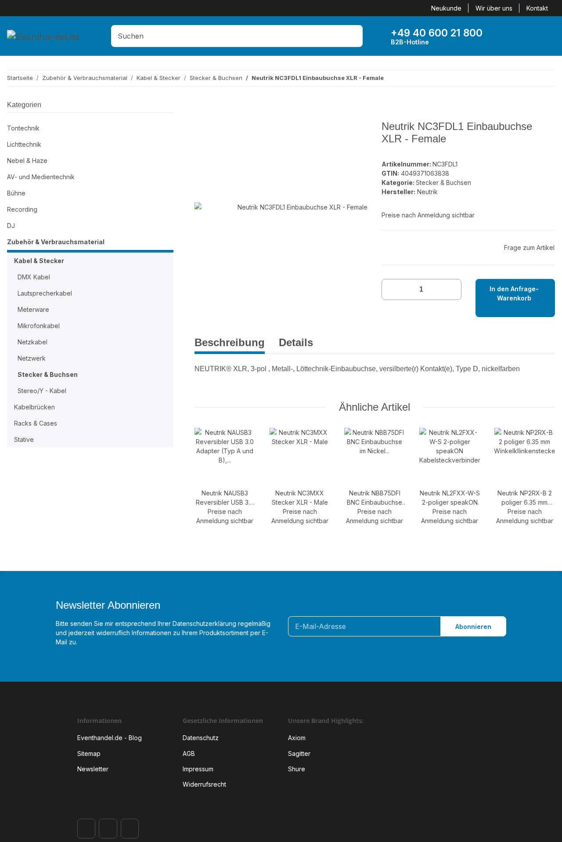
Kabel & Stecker (39, 260)
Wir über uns (494, 8)
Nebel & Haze (27, 160)
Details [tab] (296, 342)
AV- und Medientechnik (41, 177)
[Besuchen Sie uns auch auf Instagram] (108, 828)
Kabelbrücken (34, 407)
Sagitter (299, 753)
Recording (22, 209)
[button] (505, 36)
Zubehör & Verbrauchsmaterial (55, 242)
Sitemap (89, 753)
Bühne (16, 193)
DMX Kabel (34, 277)
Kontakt (537, 8)
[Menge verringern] (391, 289)
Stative (24, 439)
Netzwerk (32, 358)
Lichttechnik (24, 144)
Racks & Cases (35, 423)
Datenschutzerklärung (204, 623)
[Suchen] (354, 36)
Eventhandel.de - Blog (109, 737)
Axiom (297, 737)
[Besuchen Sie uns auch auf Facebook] (86, 828)
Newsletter (92, 769)
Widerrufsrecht (204, 784)
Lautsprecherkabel (45, 293)
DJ (11, 225)
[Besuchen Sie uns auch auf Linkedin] (130, 828)
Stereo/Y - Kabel (42, 390)
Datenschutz (201, 737)
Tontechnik (23, 128)
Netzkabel (32, 342)
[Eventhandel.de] (43, 36)
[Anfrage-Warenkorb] (532, 36)
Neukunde (446, 8)
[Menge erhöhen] (451, 289)
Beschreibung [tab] (230, 342)
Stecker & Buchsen (443, 182)
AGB (189, 753)
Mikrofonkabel (39, 325)
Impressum (198, 769)
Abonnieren (473, 626)
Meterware (33, 309)
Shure (296, 769)
